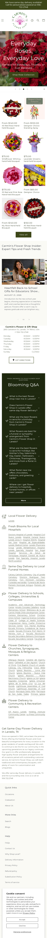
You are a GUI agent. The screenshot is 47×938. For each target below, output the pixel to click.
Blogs (7, 827)
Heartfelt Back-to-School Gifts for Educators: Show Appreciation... (21, 289)
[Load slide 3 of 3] (27, 89)
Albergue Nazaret (16, 660)
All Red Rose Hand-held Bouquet (33, 226)
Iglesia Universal (37, 681)
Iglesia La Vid (32, 678)
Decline (22, 926)
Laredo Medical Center (18, 545)
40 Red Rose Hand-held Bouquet (11, 127)
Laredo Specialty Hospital (20, 550)
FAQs (7, 843)
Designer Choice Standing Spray (31, 127)
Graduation (10, 800)
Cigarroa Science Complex (33, 618)
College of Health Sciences (32, 620)
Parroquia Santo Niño (25, 691)
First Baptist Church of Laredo (31, 665)
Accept (22, 919)
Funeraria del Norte (36, 582)
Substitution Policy (13, 877)
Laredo (11, 521)
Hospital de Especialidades (32, 542)
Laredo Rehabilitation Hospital (30, 548)
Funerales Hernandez (17, 582)
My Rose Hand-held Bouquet (11, 226)
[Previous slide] (15, 89)
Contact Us (10, 848)
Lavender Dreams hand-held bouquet (33, 160)
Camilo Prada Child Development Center (26, 612)
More (23, 500)
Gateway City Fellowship (20, 668)
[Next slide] (31, 89)
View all (23, 234)
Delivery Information (14, 860)
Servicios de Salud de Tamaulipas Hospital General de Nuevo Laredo (26, 555)
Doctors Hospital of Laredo (20, 534)
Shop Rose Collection (24, 75)
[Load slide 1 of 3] (19, 89)
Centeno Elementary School (21, 615)
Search (8, 821)
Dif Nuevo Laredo (17, 712)
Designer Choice (31, 192)
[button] (38, 20)
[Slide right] (29, 319)
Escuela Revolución (35, 634)
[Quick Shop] (32, 20)
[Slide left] (18, 319)
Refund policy (11, 871)
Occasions (9, 794)
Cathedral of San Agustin (26, 662)
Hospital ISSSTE (30, 540)
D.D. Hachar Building (35, 626)
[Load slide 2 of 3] (23, 89)
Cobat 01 (12, 620)
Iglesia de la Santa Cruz (20, 683)
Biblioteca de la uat (36, 610)
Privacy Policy (29, 913)
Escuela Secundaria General (20, 639)
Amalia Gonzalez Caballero (27, 607)
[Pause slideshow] (44, 89)
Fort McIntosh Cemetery (32, 580)
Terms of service (12, 882)
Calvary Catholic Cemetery (20, 574)
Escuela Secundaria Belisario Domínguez (26, 636)
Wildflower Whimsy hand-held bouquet (11, 160)
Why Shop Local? (12, 854)
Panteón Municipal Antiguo (20, 585)
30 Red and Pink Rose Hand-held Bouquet (12, 193)
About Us (9, 805)
